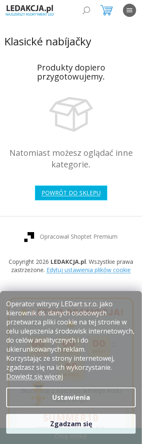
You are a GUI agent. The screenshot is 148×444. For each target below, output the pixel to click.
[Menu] (129, 10)
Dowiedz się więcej (34, 376)
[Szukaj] (86, 10)
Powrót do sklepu (71, 193)
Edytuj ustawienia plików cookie (88, 270)
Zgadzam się (71, 423)
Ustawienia (71, 397)
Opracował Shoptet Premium (79, 236)
